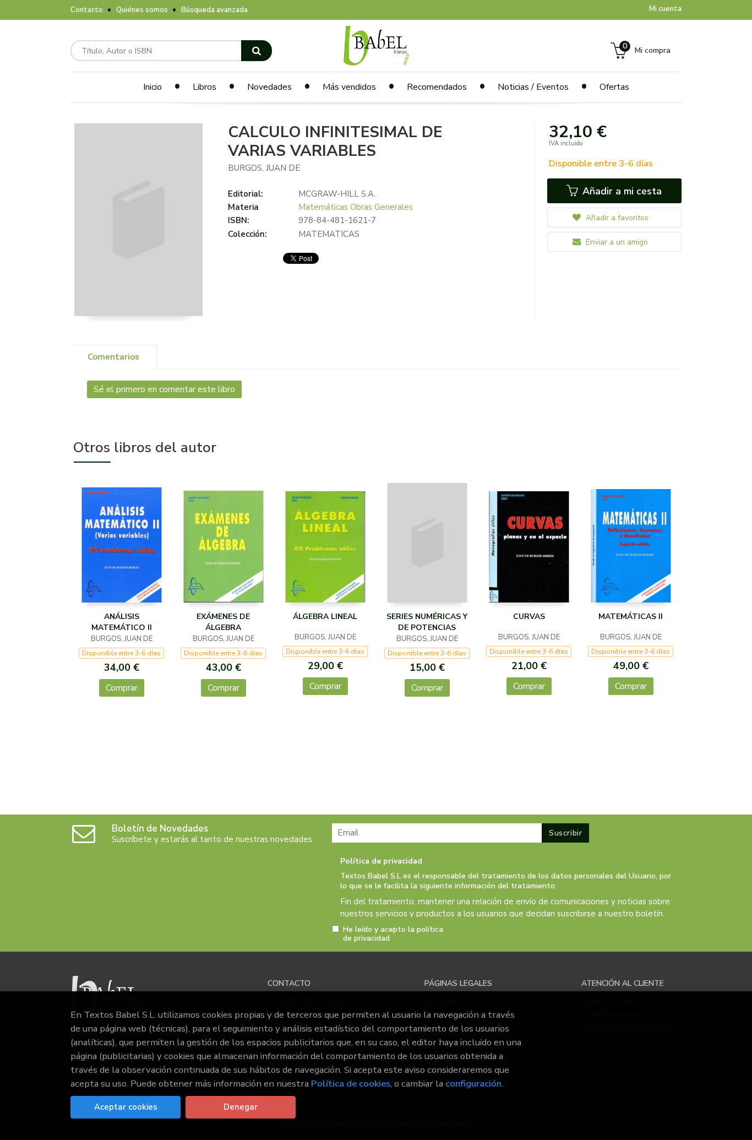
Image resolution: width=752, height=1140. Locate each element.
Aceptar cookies (125, 1106)
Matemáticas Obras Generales (355, 207)
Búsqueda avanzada (214, 10)
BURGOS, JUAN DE (264, 167)
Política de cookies (350, 1083)
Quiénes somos (142, 10)
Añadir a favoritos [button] (616, 218)
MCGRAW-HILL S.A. (336, 193)
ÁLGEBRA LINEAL (325, 616)
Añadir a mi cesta (621, 191)
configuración (473, 1083)
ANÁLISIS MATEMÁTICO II (121, 622)
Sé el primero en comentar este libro (164, 389)
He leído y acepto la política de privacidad (393, 934)
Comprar (122, 688)
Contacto (86, 10)
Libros (204, 87)
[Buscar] (256, 50)
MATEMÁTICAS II (630, 616)
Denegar (241, 1106)
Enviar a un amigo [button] (616, 242)
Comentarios (113, 356)
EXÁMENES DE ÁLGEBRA (223, 622)
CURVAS (529, 616)
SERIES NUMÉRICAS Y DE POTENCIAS (426, 622)
